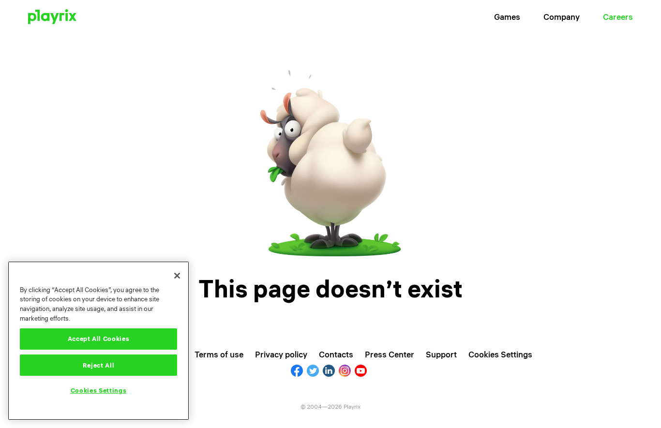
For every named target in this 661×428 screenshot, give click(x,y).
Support (441, 354)
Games (507, 17)
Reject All (99, 365)
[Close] (177, 275)
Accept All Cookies (99, 339)
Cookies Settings (99, 391)
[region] (98, 340)
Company (561, 17)
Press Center (389, 354)
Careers (618, 17)
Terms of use (219, 354)
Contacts (336, 354)
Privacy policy (281, 354)
